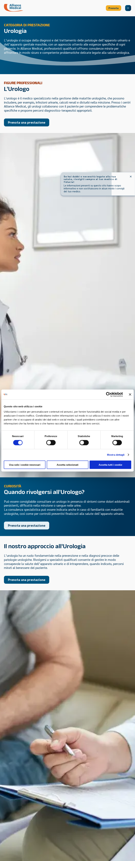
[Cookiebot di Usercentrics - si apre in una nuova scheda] (108, 394)
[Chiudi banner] (130, 394)
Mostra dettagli (116, 454)
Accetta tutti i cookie (110, 464)
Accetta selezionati (67, 464)
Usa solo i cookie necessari (24, 464)
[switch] (51, 442)
